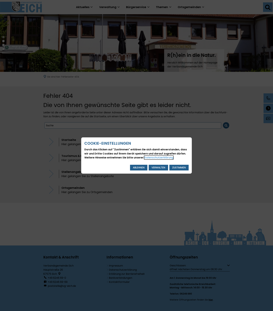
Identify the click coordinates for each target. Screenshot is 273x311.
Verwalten (158, 167)
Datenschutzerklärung (158, 157)
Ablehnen (139, 167)
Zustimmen (179, 167)
